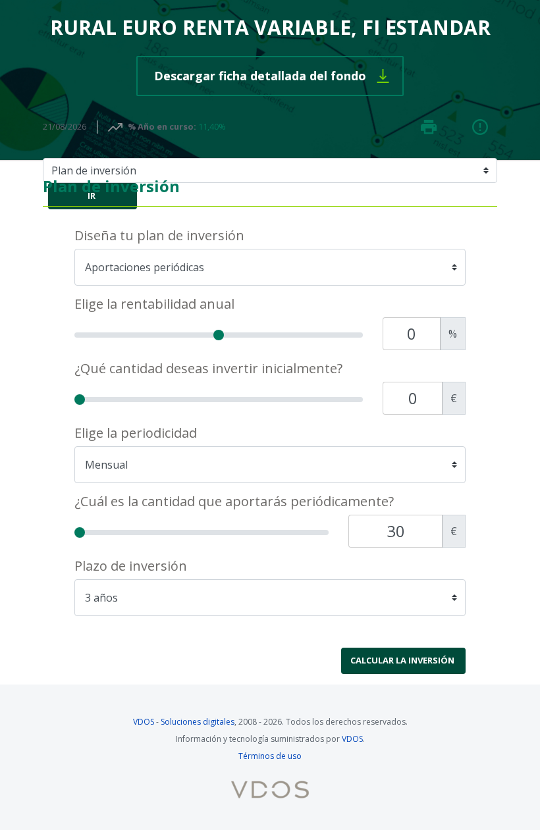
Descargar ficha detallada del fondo (279, 75)
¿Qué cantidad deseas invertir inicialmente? (208, 368)
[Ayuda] (480, 127)
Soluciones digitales (197, 721)
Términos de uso (270, 756)
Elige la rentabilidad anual (154, 304)
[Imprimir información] (428, 127)
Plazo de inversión (130, 566)
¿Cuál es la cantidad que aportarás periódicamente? (234, 501)
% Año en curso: (162, 126)
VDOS (143, 721)
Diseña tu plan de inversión (159, 236)
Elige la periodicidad (135, 433)
